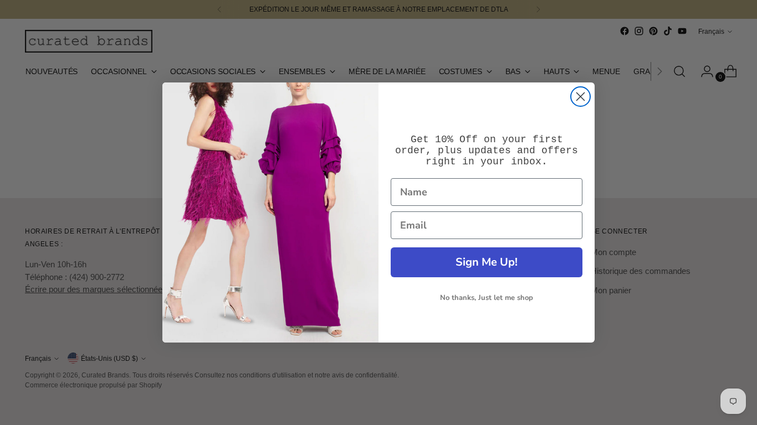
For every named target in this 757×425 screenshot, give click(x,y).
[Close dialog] (580, 96)
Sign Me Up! (487, 262)
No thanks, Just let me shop (486, 298)
